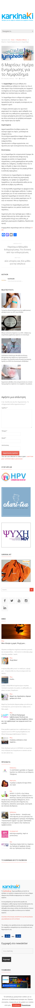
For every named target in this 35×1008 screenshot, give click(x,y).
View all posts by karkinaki (15, 281)
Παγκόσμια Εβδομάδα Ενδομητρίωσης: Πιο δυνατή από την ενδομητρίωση (17, 249)
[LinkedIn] (4, 608)
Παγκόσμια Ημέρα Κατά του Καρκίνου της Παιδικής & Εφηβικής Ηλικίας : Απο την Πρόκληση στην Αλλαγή (22, 846)
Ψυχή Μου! (13, 660)
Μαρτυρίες (13, 780)
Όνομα (4, 431)
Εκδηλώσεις (13, 768)
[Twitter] (12, 600)
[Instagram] (26, 600)
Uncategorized (14, 831)
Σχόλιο (4, 408)
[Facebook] (4, 600)
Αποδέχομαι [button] (16, 1005)
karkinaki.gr (7, 891)
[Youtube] (19, 600)
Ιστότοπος (5, 445)
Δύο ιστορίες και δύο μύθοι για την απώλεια (18, 262)
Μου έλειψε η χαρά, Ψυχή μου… (13, 643)
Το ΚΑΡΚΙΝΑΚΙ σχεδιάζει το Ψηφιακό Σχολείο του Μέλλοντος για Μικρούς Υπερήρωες (21, 772)
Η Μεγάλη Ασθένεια (21, 40)
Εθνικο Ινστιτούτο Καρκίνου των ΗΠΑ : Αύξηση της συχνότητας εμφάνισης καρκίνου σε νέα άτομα (16, 334)
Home (12, 40)
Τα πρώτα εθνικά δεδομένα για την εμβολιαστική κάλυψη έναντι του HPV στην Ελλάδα (16, 311)
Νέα (11, 791)
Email (4, 438)
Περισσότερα (25, 1005)
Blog (2, 641)
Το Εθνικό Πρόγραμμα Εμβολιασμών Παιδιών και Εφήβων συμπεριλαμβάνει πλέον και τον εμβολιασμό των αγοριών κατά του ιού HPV (17, 719)
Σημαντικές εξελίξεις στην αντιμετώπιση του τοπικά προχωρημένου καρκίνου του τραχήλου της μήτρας (16, 383)
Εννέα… (12, 679)
